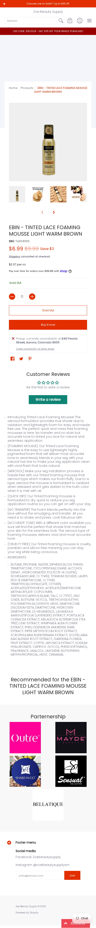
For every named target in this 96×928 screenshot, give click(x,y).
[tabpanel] (48, 538)
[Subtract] (12, 296)
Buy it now (48, 325)
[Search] (61, 20)
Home (13, 88)
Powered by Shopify (27, 912)
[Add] (32, 296)
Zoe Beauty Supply (48, 11)
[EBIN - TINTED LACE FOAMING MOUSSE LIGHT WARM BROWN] (17, 194)
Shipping (14, 256)
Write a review (48, 399)
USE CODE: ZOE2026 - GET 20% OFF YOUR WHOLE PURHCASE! (48, 31)
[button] (70, 20)
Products (27, 88)
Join (72, 875)
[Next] (53, 212)
